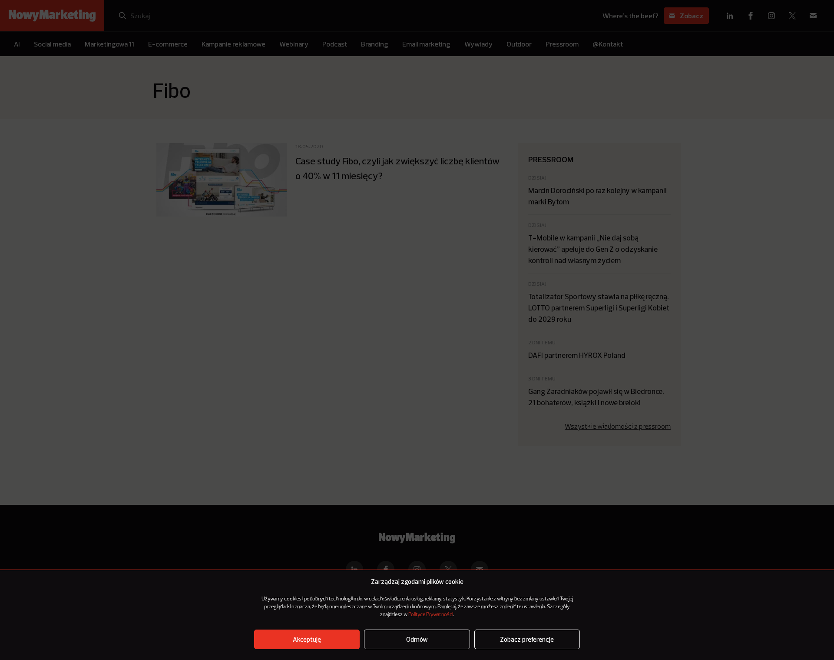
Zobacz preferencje (527, 639)
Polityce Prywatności (430, 615)
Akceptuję (307, 639)
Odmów (417, 639)
